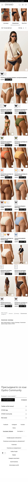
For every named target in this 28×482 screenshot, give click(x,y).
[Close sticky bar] (26, 1)
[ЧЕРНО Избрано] (2, 74)
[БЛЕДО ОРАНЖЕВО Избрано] (2, 170)
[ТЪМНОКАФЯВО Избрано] (2, 299)
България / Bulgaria (8, 431)
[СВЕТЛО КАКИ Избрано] (2, 138)
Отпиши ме (24, 399)
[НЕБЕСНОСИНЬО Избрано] (16, 235)
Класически (24, 313)
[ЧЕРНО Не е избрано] (5, 106)
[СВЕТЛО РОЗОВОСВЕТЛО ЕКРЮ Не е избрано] (5, 74)
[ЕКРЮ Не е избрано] (19, 170)
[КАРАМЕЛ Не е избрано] (22, 170)
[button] (26, 5)
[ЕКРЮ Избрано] (2, 235)
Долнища (16, 313)
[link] (23, 5)
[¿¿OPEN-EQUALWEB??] (3, 453)
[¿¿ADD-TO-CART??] (26, 69)
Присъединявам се (8, 399)
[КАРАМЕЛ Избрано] (2, 202)
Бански (11, 313)
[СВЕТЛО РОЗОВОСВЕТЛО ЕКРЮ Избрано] (2, 106)
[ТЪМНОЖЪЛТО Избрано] (16, 170)
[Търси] (20, 5)
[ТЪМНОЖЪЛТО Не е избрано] (5, 202)
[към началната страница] (9, 4)
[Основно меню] (2, 4)
